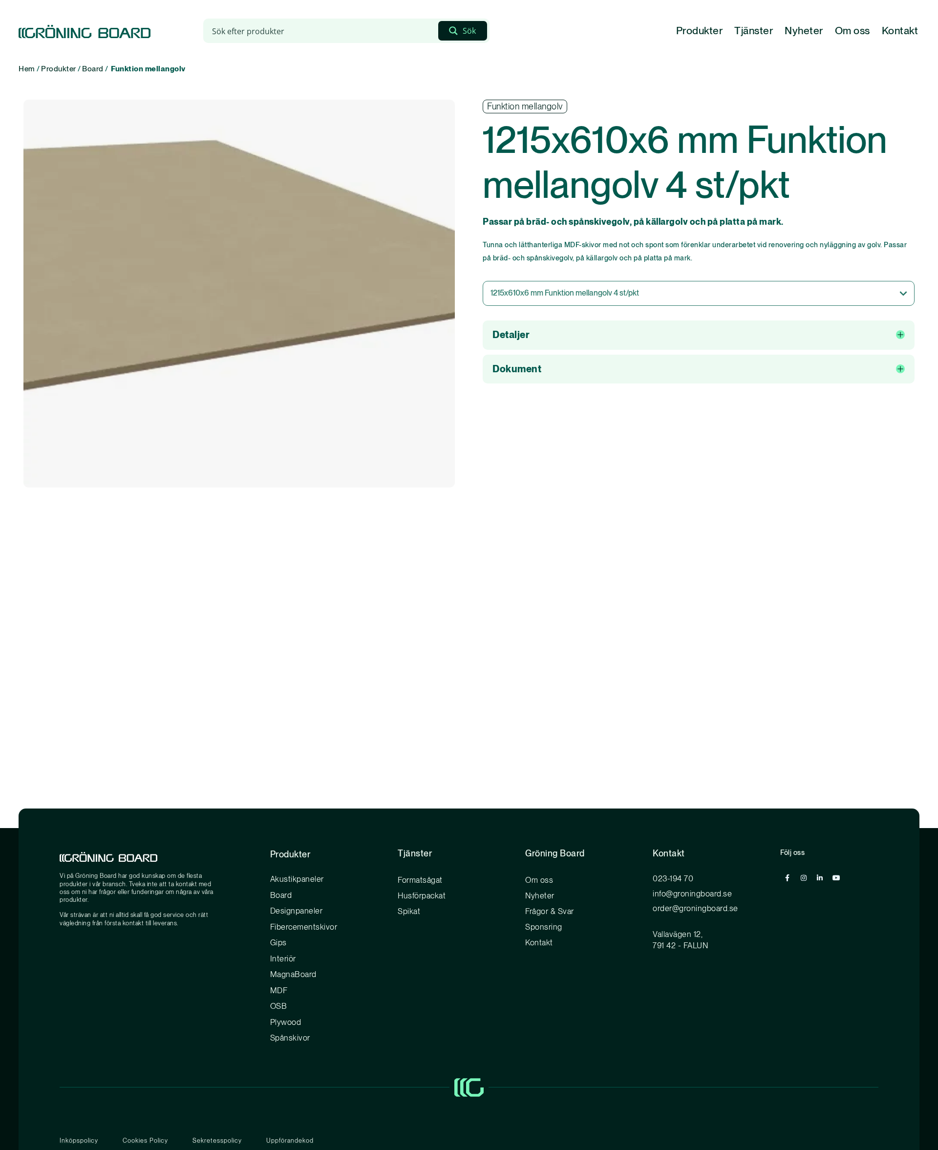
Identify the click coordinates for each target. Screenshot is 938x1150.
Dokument (516, 369)
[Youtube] (836, 878)
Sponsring (543, 927)
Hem (27, 68)
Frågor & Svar (549, 911)
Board (93, 68)
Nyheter (804, 30)
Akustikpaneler (297, 879)
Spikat (409, 911)
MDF (279, 990)
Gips (278, 942)
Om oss (852, 30)
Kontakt (900, 30)
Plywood (285, 1022)
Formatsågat (420, 880)
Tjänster (753, 30)
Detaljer (511, 335)
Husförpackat (422, 895)
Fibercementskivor (304, 927)
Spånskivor (290, 1038)
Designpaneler (296, 911)
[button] (698, 335)
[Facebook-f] (787, 878)
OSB (278, 1006)
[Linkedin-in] (820, 878)
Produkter (699, 30)
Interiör (283, 958)
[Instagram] (803, 878)
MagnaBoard (293, 974)
